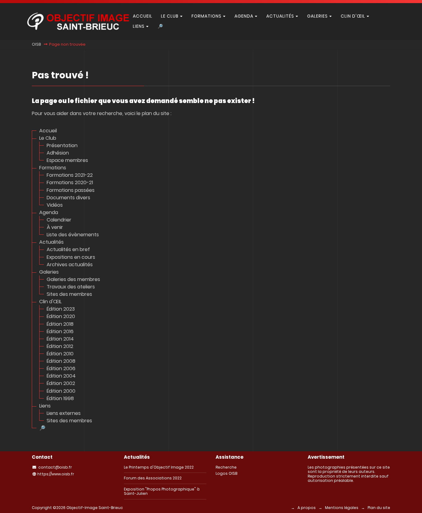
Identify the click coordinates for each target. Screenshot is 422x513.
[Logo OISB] (78, 28)
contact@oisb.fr (55, 467)
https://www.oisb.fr (55, 474)
